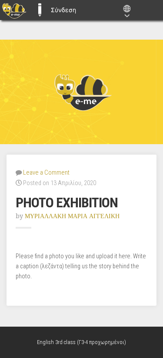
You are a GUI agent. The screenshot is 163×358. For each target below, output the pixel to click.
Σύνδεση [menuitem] (63, 10)
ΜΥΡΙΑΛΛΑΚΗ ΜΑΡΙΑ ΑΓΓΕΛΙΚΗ (72, 216)
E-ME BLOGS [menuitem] (39, 10)
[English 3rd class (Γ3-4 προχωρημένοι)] (81, 92)
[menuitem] (14, 10)
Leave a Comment (46, 172)
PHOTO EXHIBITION (67, 202)
